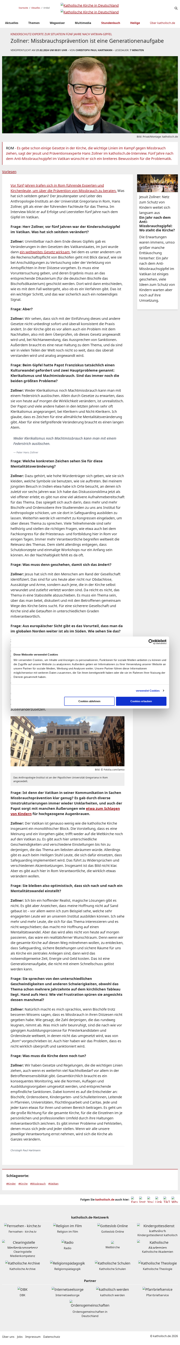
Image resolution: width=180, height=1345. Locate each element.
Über (162, 23)
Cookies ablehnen (89, 701)
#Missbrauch (38, 1183)
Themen (34, 23)
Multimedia (83, 23)
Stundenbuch (110, 23)
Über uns (8, 1337)
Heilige (135, 23)
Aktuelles (35, 7)
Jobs (20, 1337)
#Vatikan (53, 1183)
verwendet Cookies (148, 690)
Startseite (23, 7)
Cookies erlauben (141, 701)
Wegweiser (57, 23)
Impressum (33, 1337)
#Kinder (11, 1183)
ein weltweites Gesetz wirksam (45, 252)
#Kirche (23, 1183)
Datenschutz (51, 1337)
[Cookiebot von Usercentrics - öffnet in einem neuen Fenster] (151, 641)
